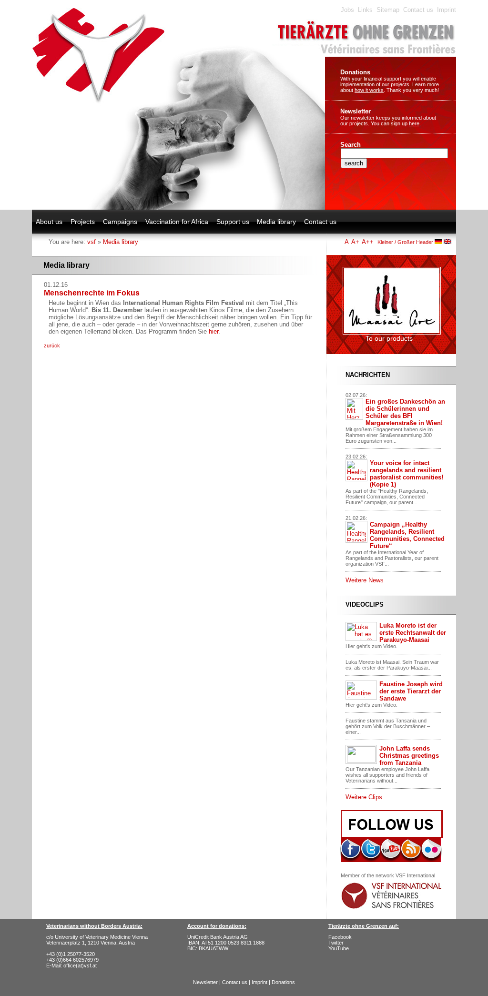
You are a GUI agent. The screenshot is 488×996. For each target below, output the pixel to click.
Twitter (336, 942)
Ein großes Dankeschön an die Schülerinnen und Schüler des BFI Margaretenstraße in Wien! (405, 412)
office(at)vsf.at (80, 965)
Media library (276, 221)
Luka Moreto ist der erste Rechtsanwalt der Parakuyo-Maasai (412, 632)
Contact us (418, 9)
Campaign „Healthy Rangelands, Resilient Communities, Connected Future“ (407, 535)
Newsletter (355, 111)
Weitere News (365, 580)
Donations (355, 72)
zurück (52, 345)
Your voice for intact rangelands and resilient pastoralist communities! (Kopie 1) (406, 473)
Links (365, 9)
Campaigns (120, 221)
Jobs (347, 9)
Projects (83, 221)
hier (213, 331)
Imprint (446, 9)
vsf (91, 241)
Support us (232, 221)
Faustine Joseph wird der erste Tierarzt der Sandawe (411, 691)
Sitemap (387, 9)
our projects (395, 84)
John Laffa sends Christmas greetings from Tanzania (409, 755)
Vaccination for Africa (176, 221)
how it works (369, 90)
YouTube (338, 948)
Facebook (340, 937)
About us (49, 221)
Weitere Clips (364, 797)
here (414, 123)
